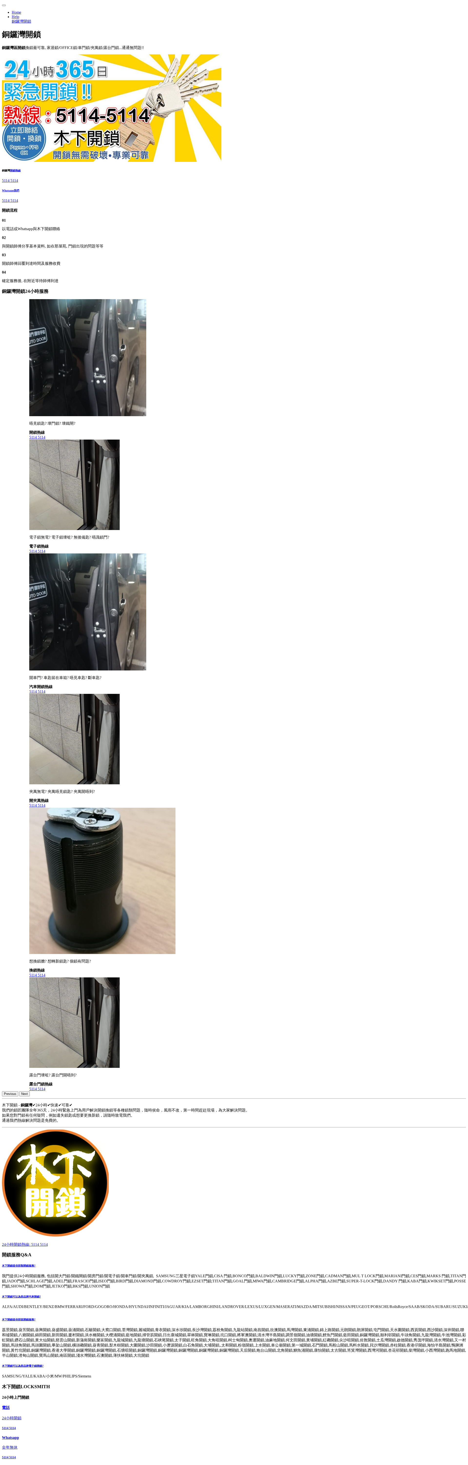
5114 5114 (10, 180)
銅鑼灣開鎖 (21, 21)
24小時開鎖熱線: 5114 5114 (25, 1244)
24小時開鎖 (11, 1418)
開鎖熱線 (15, 170)
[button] (234, 1266)
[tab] (234, 1266)
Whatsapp (10, 1438)
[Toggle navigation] (4, 5)
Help (15, 17)
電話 (6, 1408)
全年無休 (10, 1447)
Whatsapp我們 (10, 190)
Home (16, 12)
